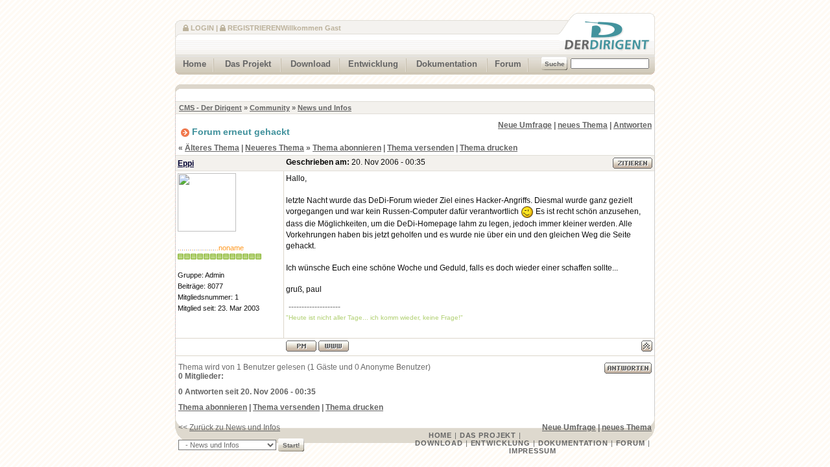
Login (202, 28)
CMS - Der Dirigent (210, 108)
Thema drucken (488, 147)
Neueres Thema (274, 147)
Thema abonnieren (347, 147)
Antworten (632, 125)
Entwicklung (373, 64)
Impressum (532, 451)
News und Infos (324, 108)
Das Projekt (248, 64)
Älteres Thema (212, 147)
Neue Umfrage (525, 125)
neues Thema (583, 125)
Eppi (186, 163)
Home (194, 64)
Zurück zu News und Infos (234, 427)
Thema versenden (420, 147)
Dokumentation (446, 64)
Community (270, 108)
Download (310, 64)
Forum (508, 64)
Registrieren (254, 28)
